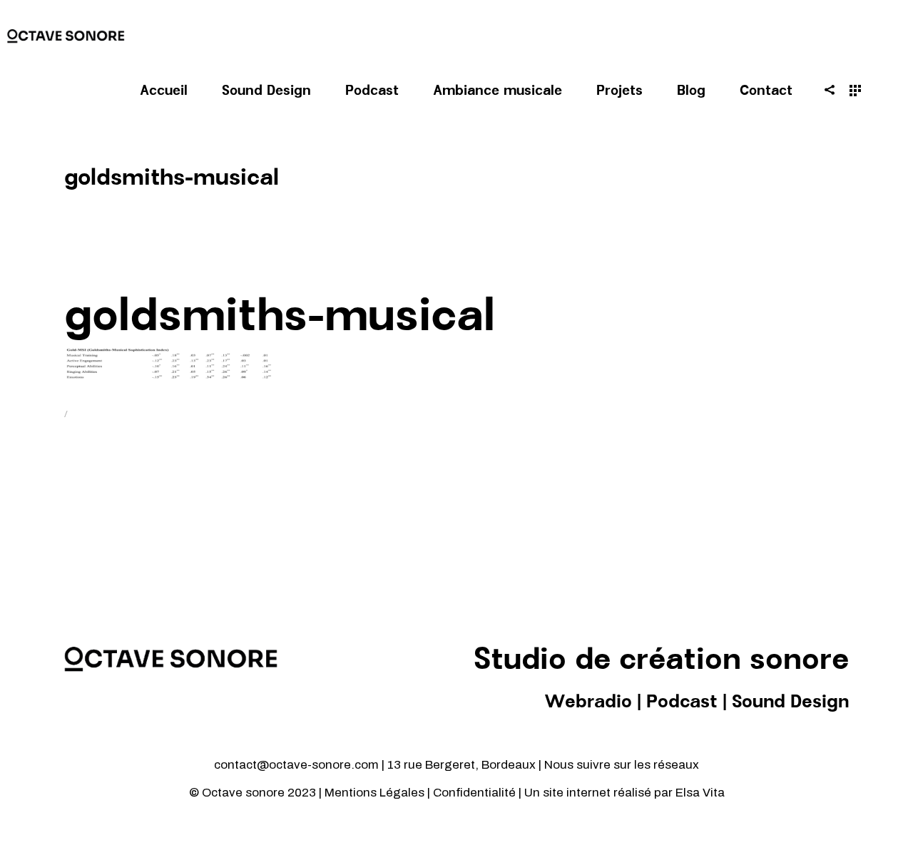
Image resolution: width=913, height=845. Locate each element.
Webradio (588, 702)
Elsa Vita (700, 792)
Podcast (682, 702)
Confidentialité (476, 792)
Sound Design (790, 702)
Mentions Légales (374, 792)
